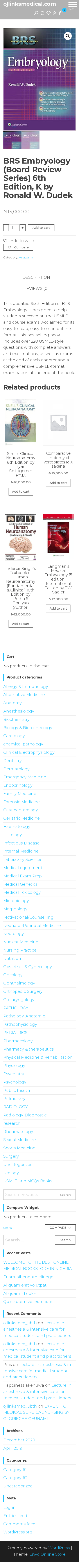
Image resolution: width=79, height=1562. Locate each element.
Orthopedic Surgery (23, 991)
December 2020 (19, 1440)
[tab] (39, 277)
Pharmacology (18, 1041)
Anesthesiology (18, 711)
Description (36, 277)
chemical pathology (23, 744)
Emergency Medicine (24, 777)
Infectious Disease (21, 843)
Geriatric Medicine (21, 818)
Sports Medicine (19, 1148)
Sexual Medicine (19, 1139)
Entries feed (15, 1515)
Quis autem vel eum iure (27, 1301)
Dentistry (12, 760)
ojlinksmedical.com (29, 4)
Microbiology (16, 900)
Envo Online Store (47, 1554)
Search (65, 1195)
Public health (16, 1090)
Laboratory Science (22, 859)
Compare (21, 247)
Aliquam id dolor (19, 1293)
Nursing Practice (19, 950)
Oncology (13, 974)
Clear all (8, 1227)
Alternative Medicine (24, 694)
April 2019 (12, 1448)
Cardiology (14, 735)
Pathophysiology (20, 1024)
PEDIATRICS (15, 1032)
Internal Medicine (21, 851)
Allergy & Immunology (25, 686)
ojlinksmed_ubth (20, 1323)
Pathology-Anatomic (24, 1016)
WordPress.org (17, 1532)
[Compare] (42, 12)
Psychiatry (13, 1074)
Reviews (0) (36, 288)
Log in (9, 1507)
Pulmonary (14, 1098)
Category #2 (15, 1477)
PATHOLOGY (15, 1008)
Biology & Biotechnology (27, 727)
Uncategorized (18, 1164)
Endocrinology (17, 785)
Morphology (15, 909)
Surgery (11, 1156)
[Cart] (61, 13)
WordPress (59, 1548)
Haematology (16, 826)
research (12, 1123)
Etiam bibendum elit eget (29, 1277)
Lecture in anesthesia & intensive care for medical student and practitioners (37, 1329)
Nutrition (12, 958)
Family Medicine (19, 793)
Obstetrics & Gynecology (27, 966)
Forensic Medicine (21, 802)
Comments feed (19, 1524)
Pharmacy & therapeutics (28, 1049)
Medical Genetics (20, 884)
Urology (11, 1173)
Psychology (14, 1082)
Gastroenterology (20, 810)
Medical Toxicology (22, 892)
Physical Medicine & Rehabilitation (38, 1057)
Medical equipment (22, 867)
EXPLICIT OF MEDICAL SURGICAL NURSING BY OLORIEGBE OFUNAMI (36, 1412)
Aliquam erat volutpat (25, 1285)
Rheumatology (18, 1131)
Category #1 (15, 1469)
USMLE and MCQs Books (27, 1181)
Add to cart (41, 228)
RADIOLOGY (15, 1106)
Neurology (13, 933)
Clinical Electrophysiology (29, 752)
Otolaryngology (18, 999)
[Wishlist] (48, 12)
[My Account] (54, 12)
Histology (12, 834)
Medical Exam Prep (22, 876)
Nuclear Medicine (20, 942)
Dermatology (16, 769)
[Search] (36, 12)
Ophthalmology (19, 983)
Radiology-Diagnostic (25, 1115)
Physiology (14, 1065)
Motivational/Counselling (28, 917)
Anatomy (26, 257)
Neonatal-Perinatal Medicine (32, 925)
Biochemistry (16, 719)
